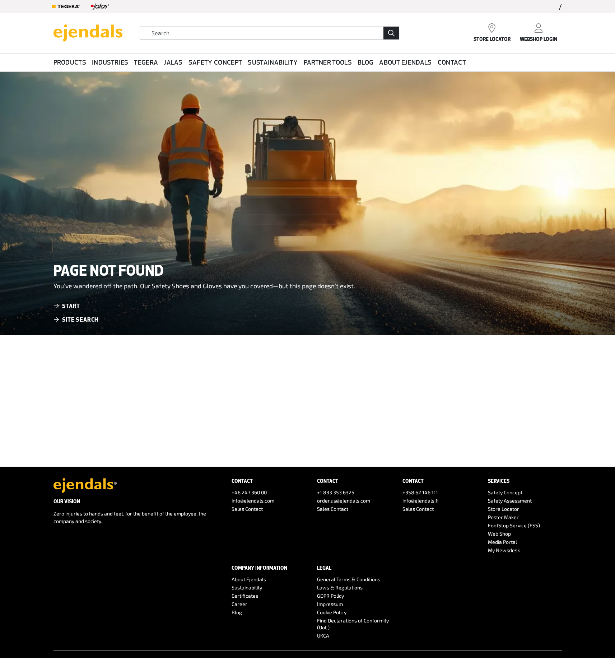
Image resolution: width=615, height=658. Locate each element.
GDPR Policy (330, 596)
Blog (365, 62)
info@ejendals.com (253, 501)
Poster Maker (503, 517)
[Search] (391, 33)
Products (70, 62)
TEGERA (146, 62)
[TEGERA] (66, 6)
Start (71, 305)
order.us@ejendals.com (343, 501)
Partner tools (328, 62)
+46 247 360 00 (249, 492)
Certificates (245, 596)
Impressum (330, 604)
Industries (110, 62)
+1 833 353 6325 (335, 492)
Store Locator (503, 509)
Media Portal (502, 542)
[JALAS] (100, 6)
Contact (452, 62)
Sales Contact (247, 509)
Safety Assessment (510, 501)
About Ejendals (405, 62)
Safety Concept (215, 62)
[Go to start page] (87, 32)
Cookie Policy (331, 612)
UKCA (323, 636)
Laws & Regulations (340, 587)
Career (239, 604)
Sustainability (273, 62)
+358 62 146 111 (420, 492)
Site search (80, 319)
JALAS (173, 62)
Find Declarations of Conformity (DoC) (353, 623)
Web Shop (499, 534)
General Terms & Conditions (348, 579)
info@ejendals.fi (420, 501)
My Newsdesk (504, 550)
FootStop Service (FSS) (514, 525)
